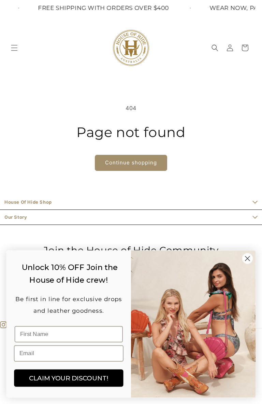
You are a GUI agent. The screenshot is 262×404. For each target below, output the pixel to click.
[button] (14, 47)
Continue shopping (131, 162)
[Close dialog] (247, 258)
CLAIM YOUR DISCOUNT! (68, 377)
